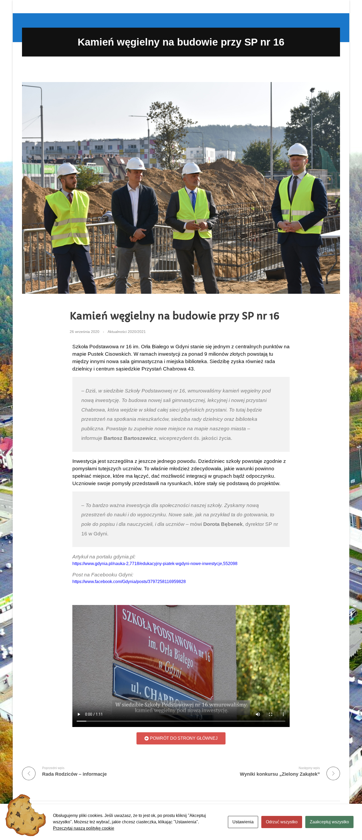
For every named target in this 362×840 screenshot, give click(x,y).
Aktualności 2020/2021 (127, 331)
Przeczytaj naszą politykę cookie (83, 828)
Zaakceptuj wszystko (329, 822)
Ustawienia (243, 822)
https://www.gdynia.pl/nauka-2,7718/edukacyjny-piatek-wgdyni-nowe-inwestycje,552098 (154, 563)
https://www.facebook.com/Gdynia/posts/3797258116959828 (129, 581)
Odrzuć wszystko (282, 822)
